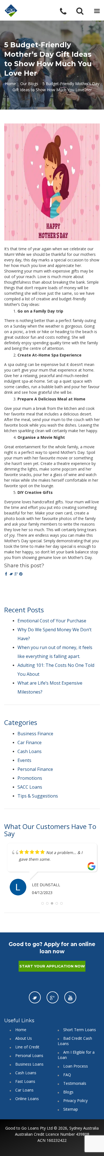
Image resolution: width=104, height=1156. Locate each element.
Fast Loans (25, 1081)
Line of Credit (27, 1046)
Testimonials (74, 1083)
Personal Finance (35, 769)
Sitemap (70, 1109)
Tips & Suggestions (37, 796)
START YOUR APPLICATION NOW (52, 966)
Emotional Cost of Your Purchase (51, 621)
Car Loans (24, 1090)
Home (10, 83)
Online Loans (27, 1098)
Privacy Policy (75, 1100)
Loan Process (75, 1066)
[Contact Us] (66, 12)
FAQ (67, 1074)
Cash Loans (29, 751)
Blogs (68, 1092)
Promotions (29, 778)
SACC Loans (29, 787)
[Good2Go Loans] (11, 11)
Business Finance (35, 734)
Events (24, 760)
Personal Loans (29, 1055)
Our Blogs (29, 83)
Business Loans (29, 1064)
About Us (23, 1038)
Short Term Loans (79, 1029)
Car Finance (29, 742)
